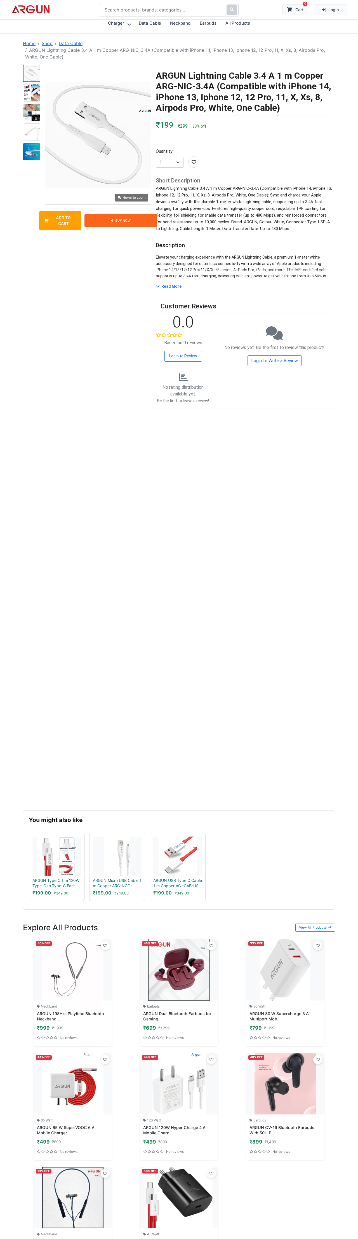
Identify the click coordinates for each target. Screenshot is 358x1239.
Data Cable (71, 43)
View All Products (313, 927)
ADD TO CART (63, 220)
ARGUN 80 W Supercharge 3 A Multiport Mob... (279, 1016)
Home (29, 43)
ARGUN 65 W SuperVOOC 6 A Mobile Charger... (66, 1130)
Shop (47, 43)
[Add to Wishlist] (105, 945)
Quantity (164, 151)
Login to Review (183, 356)
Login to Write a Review (274, 360)
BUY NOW (123, 220)
